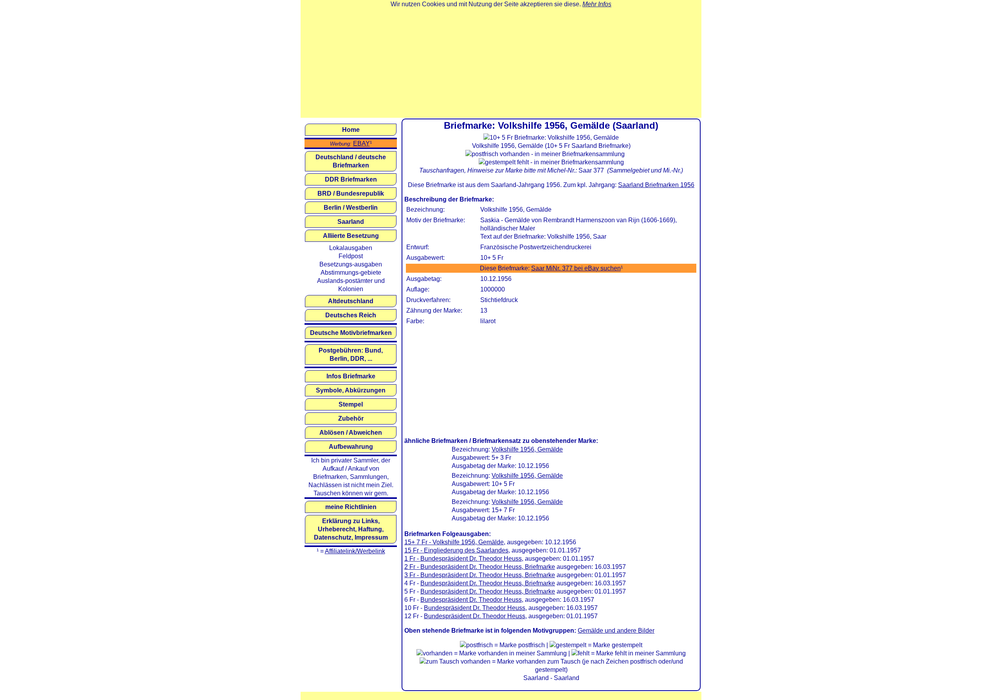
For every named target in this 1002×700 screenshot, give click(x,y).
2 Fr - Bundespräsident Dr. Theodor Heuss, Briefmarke (479, 566)
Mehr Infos (596, 4)
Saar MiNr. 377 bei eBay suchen (576, 268)
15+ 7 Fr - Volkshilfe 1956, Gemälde (454, 542)
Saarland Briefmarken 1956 (656, 185)
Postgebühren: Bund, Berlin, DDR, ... (351, 354)
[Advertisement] (501, 63)
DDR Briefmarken (351, 179)
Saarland (350, 221)
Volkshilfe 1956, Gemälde (527, 449)
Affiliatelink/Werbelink (355, 551)
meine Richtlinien (351, 507)
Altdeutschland (350, 301)
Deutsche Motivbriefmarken (351, 332)
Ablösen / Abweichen (350, 432)
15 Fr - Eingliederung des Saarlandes (456, 550)
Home (351, 129)
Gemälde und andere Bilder (616, 630)
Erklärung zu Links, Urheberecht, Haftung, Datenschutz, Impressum (351, 529)
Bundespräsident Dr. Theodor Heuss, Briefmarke (487, 583)
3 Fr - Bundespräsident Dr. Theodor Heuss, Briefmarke (479, 575)
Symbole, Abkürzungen (351, 390)
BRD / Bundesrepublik (350, 193)
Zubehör (351, 418)
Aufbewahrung (351, 446)
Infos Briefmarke (350, 376)
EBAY (361, 143)
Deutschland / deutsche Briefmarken (350, 161)
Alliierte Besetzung (351, 235)
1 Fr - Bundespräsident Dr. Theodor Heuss (463, 558)
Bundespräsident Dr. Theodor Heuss (471, 599)
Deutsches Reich (350, 315)
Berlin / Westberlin (351, 207)
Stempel (351, 404)
